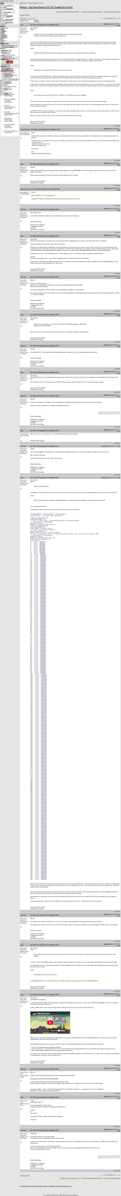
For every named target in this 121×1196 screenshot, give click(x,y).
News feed (3, 5)
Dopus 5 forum (5, 59)
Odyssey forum (5, 67)
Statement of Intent (5, 82)
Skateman (23, 1069)
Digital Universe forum (8, 58)
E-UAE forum (5, 61)
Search (2, 91)
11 (104, 18)
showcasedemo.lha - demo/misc (10, 99)
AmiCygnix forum (6, 50)
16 (114, 18)
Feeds (1, 4)
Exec (1, 39)
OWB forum (5, 69)
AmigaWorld (4, 37)
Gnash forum (5, 63)
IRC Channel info (5, 12)
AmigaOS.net (4, 28)
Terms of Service (4, 83)
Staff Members (4, 85)
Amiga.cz (3, 40)
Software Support (33, 3)
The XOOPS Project (71, 1195)
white (21, 1097)
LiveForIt (23, 209)
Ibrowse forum (5, 64)
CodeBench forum (6, 56)
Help (1, 86)
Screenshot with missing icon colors (41, 153)
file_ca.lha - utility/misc (10, 131)
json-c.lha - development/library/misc (11, 112)
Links (1, 18)
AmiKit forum (5, 53)
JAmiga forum (5, 66)
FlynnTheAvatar (25, 129)
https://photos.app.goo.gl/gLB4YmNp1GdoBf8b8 (44, 1078)
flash (21, 430)
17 (115, 18)
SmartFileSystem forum (8, 72)
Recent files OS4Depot (6, 9)
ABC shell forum (6, 51)
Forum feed (3, 7)
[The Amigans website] (7, 1)
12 (106, 18)
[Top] (116, 125)
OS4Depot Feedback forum (9, 47)
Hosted (2, 42)
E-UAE (41, 3)
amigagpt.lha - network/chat (8, 118)
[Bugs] (10, 21)
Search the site (4, 93)
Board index (23, 3)
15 (112, 18)
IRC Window (4, 13)
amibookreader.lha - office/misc (9, 125)
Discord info (3, 15)
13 (107, 18)
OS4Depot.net (4, 21)
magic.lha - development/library (10, 106)
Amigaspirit (3, 31)
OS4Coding (3, 36)
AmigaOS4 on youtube (36, 123)
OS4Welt (2, 24)
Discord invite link (5, 17)
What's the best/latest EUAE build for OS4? (46, 7)
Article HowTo (4, 90)
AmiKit (2, 32)
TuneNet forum (5, 77)
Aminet (2, 29)
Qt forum (4, 71)
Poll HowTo (3, 88)
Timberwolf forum (6, 74)
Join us (32, 121)
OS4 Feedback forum (7, 45)
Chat (1, 10)
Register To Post (25, 15)
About (2, 80)
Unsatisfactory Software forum (10, 78)
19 (118, 18)
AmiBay (2, 34)
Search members (4, 94)
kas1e (22, 25)
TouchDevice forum (7, 75)
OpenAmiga (3, 23)
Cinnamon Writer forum (8, 55)
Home (1, 2)
